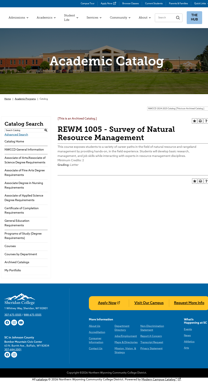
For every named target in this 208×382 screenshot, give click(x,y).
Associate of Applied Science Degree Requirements (24, 198)
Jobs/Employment (126, 336)
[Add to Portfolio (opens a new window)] (194, 121)
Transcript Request (151, 342)
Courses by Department (21, 254)
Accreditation (97, 332)
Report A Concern (151, 336)
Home (7, 99)
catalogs (42, 379)
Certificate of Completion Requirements (22, 211)
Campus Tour (87, 3)
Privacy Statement (151, 348)
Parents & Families (178, 3)
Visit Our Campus (149, 303)
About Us (94, 326)
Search (178, 17)
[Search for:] (164, 17)
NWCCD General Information (24, 149)
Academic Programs (25, 99)
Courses (10, 246)
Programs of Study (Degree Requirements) (23, 236)
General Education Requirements (17, 223)
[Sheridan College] (27, 299)
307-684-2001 (12, 350)
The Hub (194, 17)
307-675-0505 (12, 315)
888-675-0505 (32, 315)
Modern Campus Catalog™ (159, 379)
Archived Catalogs (17, 262)
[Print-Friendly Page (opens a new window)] (200, 121)
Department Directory (122, 328)
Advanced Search (16, 134)
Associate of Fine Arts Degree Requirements (25, 173)
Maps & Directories (126, 342)
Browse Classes (130, 3)
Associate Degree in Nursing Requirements (24, 185)
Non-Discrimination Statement (152, 328)
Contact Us (95, 348)
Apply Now (106, 3)
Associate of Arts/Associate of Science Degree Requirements (25, 160)
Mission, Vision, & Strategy (125, 350)
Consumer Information (96, 340)
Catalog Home (14, 141)
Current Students (154, 3)
